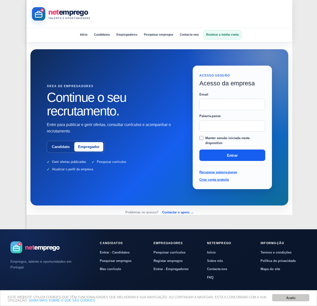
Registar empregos (168, 261)
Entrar (232, 155)
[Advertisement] (196, 14)
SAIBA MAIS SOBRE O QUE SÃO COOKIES (62, 300)
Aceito (290, 297)
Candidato (61, 147)
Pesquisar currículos (169, 252)
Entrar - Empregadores (171, 269)
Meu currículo (110, 269)
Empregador (89, 147)
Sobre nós (215, 261)
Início (83, 34)
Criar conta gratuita (214, 179)
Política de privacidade (278, 261)
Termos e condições (276, 252)
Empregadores (126, 34)
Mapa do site (270, 269)
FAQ (210, 277)
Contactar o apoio (178, 212)
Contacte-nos (189, 34)
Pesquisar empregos (158, 34)
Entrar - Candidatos (115, 252)
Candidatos (102, 34)
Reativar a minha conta (222, 34)
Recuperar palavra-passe (218, 172)
